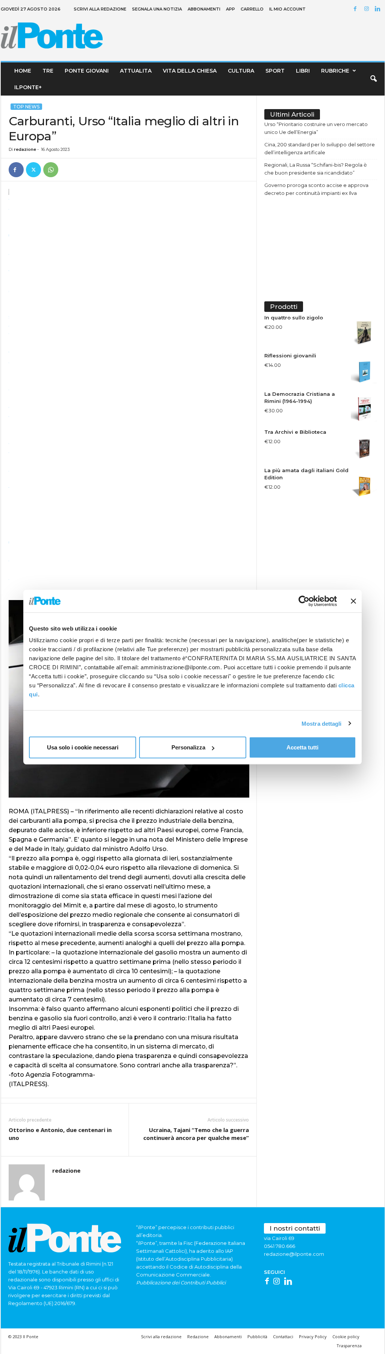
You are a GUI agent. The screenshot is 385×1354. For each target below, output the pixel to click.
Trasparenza (349, 1345)
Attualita (136, 70)
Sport (275, 70)
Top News (26, 106)
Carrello (252, 9)
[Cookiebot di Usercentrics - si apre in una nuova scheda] (304, 600)
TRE (47, 70)
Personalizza (188, 747)
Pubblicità (257, 1336)
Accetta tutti (302, 747)
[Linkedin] (378, 9)
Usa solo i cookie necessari (82, 747)
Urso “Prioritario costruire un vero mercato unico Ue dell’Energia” (316, 128)
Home (22, 70)
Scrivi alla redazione (100, 9)
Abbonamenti (204, 9)
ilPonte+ (28, 87)
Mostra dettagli (322, 723)
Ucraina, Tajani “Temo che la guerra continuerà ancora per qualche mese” (196, 1133)
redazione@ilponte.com (294, 1254)
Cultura (241, 70)
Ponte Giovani (87, 70)
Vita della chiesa (190, 70)
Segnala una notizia (157, 9)
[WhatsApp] (50, 169)
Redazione (198, 1336)
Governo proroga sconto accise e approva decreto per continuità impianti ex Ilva (316, 189)
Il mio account (287, 9)
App (230, 9)
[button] (373, 79)
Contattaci (283, 1336)
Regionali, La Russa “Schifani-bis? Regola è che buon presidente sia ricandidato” (315, 169)
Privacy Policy (313, 1336)
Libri (303, 70)
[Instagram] (367, 9)
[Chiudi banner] (353, 600)
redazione (25, 149)
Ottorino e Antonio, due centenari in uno (60, 1133)
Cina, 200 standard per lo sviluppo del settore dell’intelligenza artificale (319, 148)
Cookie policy (345, 1336)
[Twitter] (33, 169)
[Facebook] (356, 9)
